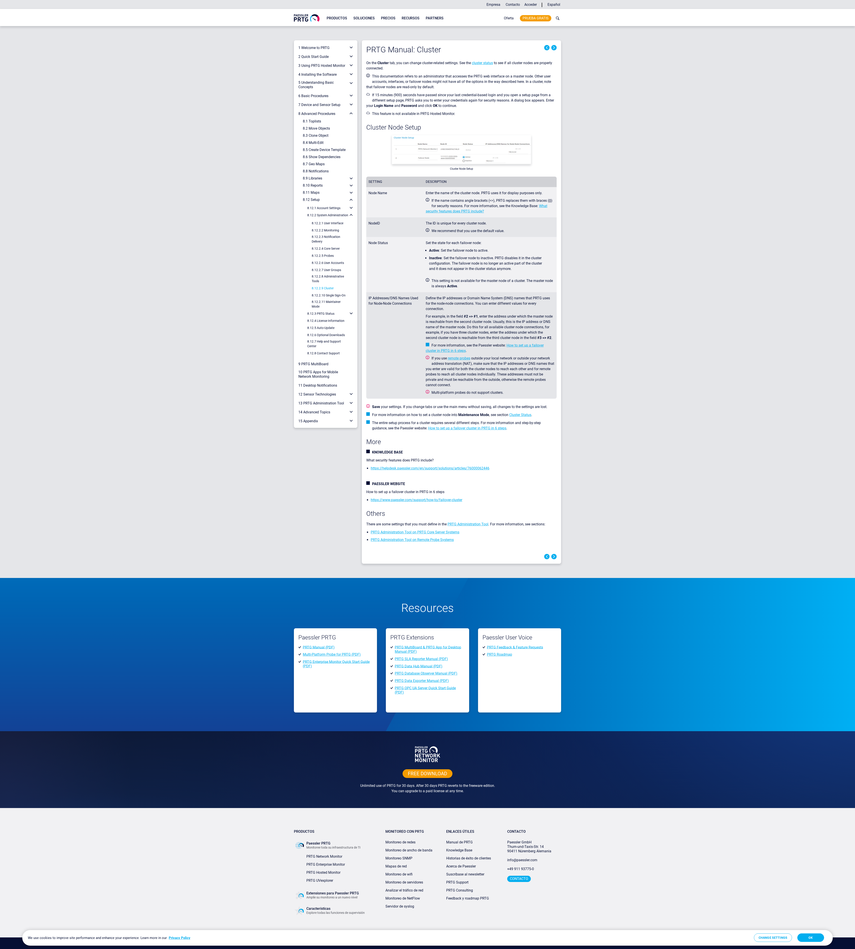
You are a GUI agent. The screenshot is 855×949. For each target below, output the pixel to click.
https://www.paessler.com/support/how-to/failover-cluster (416, 500)
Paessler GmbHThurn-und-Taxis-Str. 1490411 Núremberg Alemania (529, 846)
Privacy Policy (179, 938)
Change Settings (773, 937)
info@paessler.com (522, 860)
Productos (337, 18)
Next (554, 47)
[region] (427, 938)
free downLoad (427, 773)
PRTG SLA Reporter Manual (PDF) (421, 659)
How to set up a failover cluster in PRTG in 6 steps (467, 428)
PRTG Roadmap (499, 654)
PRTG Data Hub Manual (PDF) (418, 666)
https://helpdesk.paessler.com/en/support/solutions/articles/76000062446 (430, 468)
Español (554, 4)
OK (810, 937)
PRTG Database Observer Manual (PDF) (426, 673)
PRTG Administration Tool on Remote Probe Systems (412, 540)
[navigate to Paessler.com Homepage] (307, 18)
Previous (547, 47)
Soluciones (364, 18)
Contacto (513, 4)
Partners (435, 18)
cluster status (482, 63)
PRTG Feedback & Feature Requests (515, 647)
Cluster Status (520, 415)
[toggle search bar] (556, 18)
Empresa (493, 4)
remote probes (459, 358)
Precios (388, 18)
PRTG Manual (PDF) (319, 647)
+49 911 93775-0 (520, 869)
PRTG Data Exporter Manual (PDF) (422, 681)
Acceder (530, 4)
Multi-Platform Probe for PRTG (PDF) (332, 654)
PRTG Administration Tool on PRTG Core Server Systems (415, 532)
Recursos (410, 18)
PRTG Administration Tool (468, 524)
